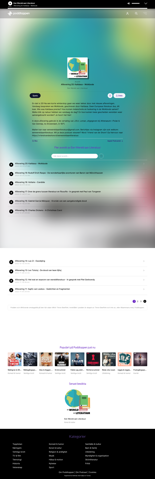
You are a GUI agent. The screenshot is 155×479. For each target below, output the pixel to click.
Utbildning (90, 452)
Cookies (92, 472)
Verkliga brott (19, 452)
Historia (16, 463)
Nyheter (52, 463)
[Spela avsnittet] (11, 165)
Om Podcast (81, 472)
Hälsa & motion (56, 459)
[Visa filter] (101, 156)
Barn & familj (91, 448)
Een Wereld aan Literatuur (77, 88)
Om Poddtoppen (66, 472)
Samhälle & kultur (93, 444)
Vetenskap (17, 467)
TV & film (17, 455)
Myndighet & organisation (97, 455)
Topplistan (17, 444)
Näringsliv (17, 448)
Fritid (87, 463)
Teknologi (17, 459)
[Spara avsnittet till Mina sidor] (110, 95)
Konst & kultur (55, 448)
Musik (51, 455)
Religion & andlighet (58, 452)
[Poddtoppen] (19, 13)
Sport (51, 467)
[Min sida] (127, 13)
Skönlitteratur (91, 459)
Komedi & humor (56, 444)
